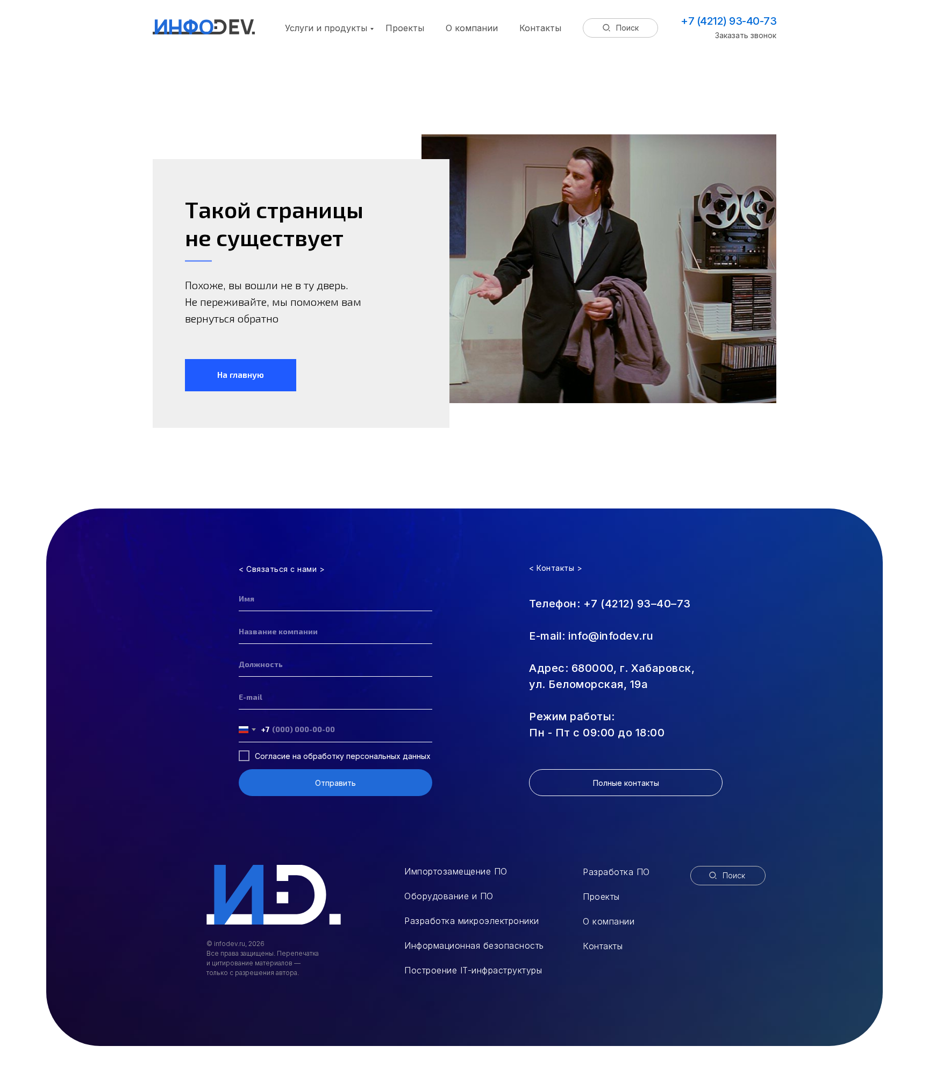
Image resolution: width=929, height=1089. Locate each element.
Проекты (404, 28)
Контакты (540, 28)
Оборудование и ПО (449, 896)
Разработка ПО (616, 871)
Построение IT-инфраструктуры (473, 970)
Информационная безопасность (474, 945)
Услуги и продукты (326, 28)
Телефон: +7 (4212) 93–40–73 (610, 603)
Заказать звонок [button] (745, 35)
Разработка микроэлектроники (471, 920)
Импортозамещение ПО (456, 871)
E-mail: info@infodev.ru (591, 635)
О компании (472, 28)
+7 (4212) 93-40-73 (728, 21)
